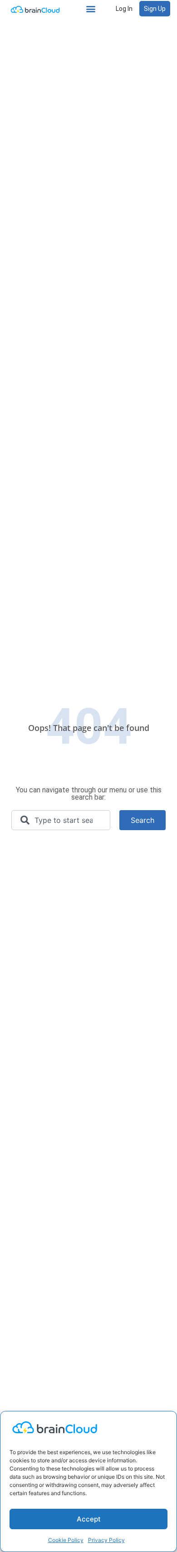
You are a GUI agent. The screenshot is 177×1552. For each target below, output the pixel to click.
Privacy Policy (106, 1540)
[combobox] (60, 820)
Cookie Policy (66, 1540)
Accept (89, 1519)
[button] (91, 8)
